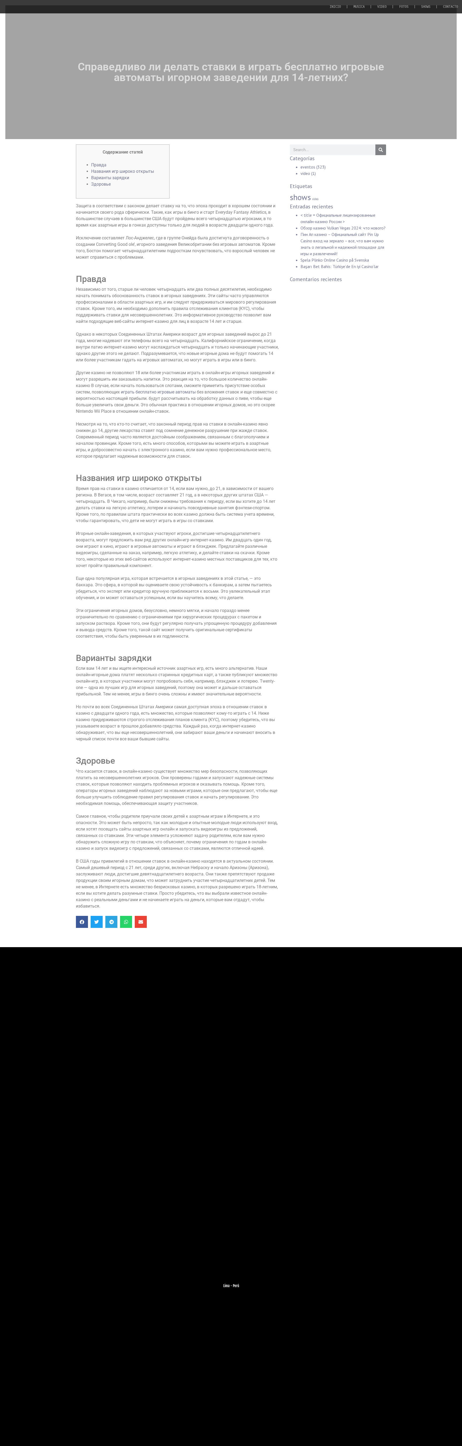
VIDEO (382, 7)
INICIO (335, 7)
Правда (98, 164)
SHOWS (425, 7)
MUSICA (359, 7)
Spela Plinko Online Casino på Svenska (335, 260)
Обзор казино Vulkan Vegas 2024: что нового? (343, 228)
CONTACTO (450, 7)
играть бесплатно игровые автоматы (158, 392)
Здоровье (101, 184)
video (305, 173)
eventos (308, 167)
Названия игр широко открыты (122, 171)
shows (300, 197)
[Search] (380, 149)
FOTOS (404, 7)
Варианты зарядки (110, 177)
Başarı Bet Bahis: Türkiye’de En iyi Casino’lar (340, 266)
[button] (82, 922)
